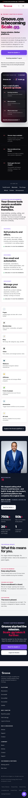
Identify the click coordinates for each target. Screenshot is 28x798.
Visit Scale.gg (4, 717)
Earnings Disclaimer (5, 794)
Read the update (5, 714)
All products (4, 691)
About (2, 745)
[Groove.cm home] (8, 6)
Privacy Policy (14, 786)
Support (3, 733)
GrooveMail (4, 698)
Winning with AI (5, 764)
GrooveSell (4, 694)
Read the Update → (14, 52)
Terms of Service (5, 786)
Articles (3, 729)
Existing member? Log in (14, 58)
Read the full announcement (11, 119)
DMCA (24, 790)
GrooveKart (4, 702)
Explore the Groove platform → (14, 428)
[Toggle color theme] (19, 6)
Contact (3, 736)
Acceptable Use (5, 790)
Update (3, 705)
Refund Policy (22, 786)
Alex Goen (4, 768)
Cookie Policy (14, 790)
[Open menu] (23, 6)
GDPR (20, 790)
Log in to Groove (14, 652)
